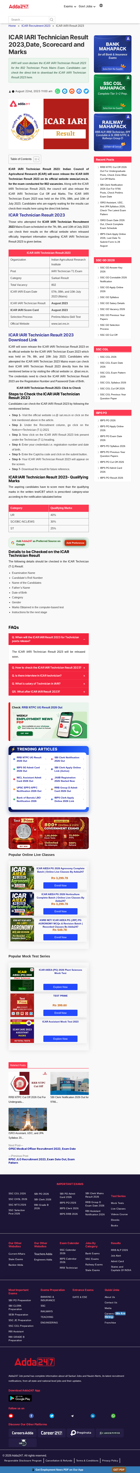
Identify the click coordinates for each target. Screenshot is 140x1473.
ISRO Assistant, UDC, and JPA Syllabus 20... (26, 1135)
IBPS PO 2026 (108, 420)
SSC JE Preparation (20, 1320)
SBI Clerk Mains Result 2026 (94, 1195)
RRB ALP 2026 (119, 1250)
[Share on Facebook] (79, 91)
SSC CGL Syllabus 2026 (113, 382)
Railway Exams (94, 1264)
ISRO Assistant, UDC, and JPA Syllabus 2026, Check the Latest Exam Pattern (113, 208)
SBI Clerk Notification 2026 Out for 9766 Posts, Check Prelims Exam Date (111, 190)
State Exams (16, 1259)
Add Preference (75, 542)
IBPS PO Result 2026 (111, 477)
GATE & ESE (80, 1297)
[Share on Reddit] (71, 91)
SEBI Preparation (18, 1314)
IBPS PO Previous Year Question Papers (112, 454)
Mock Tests (117, 1203)
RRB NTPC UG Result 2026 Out (42, 707)
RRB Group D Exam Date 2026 (94, 1204)
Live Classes (118, 1208)
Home (12, 25)
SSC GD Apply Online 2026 (111, 289)
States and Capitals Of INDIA (121, 1268)
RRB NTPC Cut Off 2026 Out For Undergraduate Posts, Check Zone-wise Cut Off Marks (113, 173)
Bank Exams (92, 1253)
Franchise (110, 1322)
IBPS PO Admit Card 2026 (111, 470)
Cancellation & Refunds (59, 1460)
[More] (101, 6)
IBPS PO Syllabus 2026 (112, 446)
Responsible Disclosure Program (23, 1460)
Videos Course (119, 1214)
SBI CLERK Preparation (15, 1307)
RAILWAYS (47, 1311)
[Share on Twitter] (86, 91)
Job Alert (116, 1255)
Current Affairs (17, 1253)
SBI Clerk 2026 (42, 1199)
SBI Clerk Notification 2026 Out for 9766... (69, 1099)
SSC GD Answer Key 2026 (111, 269)
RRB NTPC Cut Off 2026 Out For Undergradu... (27, 1099)
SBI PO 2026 (41, 1193)
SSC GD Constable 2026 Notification (113, 279)
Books (114, 1225)
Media (108, 1308)
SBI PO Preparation (20, 1300)
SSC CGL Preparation (21, 1325)
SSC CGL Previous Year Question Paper (113, 396)
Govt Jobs (85, 6)
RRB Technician (69, 1267)
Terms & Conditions (87, 1460)
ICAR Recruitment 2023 (36, 25)
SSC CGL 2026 (108, 356)
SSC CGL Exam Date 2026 (111, 364)
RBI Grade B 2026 (41, 1207)
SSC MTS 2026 (17, 1204)
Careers (115, 1315)
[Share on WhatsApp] (57, 91)
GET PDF (118, 1469)
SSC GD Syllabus (109, 297)
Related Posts (18, 1065)
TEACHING (47, 1317)
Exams (68, 6)
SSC (43, 1305)
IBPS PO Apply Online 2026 (112, 428)
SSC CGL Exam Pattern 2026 (113, 374)
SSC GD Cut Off (108, 335)
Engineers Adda (43, 1259)
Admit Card (117, 1261)
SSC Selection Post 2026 (17, 1212)
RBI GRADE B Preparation (17, 1339)
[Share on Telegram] (64, 91)
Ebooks (115, 1220)
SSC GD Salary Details (112, 303)
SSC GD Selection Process (110, 327)
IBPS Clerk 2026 (69, 1208)
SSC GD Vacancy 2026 (112, 309)
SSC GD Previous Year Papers (112, 317)
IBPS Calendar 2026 (68, 1260)
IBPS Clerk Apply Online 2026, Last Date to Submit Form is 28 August (113, 240)
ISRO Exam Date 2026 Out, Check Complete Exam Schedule (112, 224)
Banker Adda (16, 1264)
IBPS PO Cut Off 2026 (112, 462)
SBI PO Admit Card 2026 (67, 1195)
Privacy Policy (110, 1460)
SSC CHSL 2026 (18, 1199)
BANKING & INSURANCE (48, 1299)
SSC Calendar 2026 (68, 1252)
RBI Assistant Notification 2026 (95, 1213)
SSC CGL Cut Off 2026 (112, 388)
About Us (110, 1297)
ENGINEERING (49, 1322)
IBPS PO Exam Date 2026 (111, 438)
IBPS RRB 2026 (69, 1214)
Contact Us (111, 1302)
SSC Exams (92, 1259)
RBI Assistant (16, 1331)
